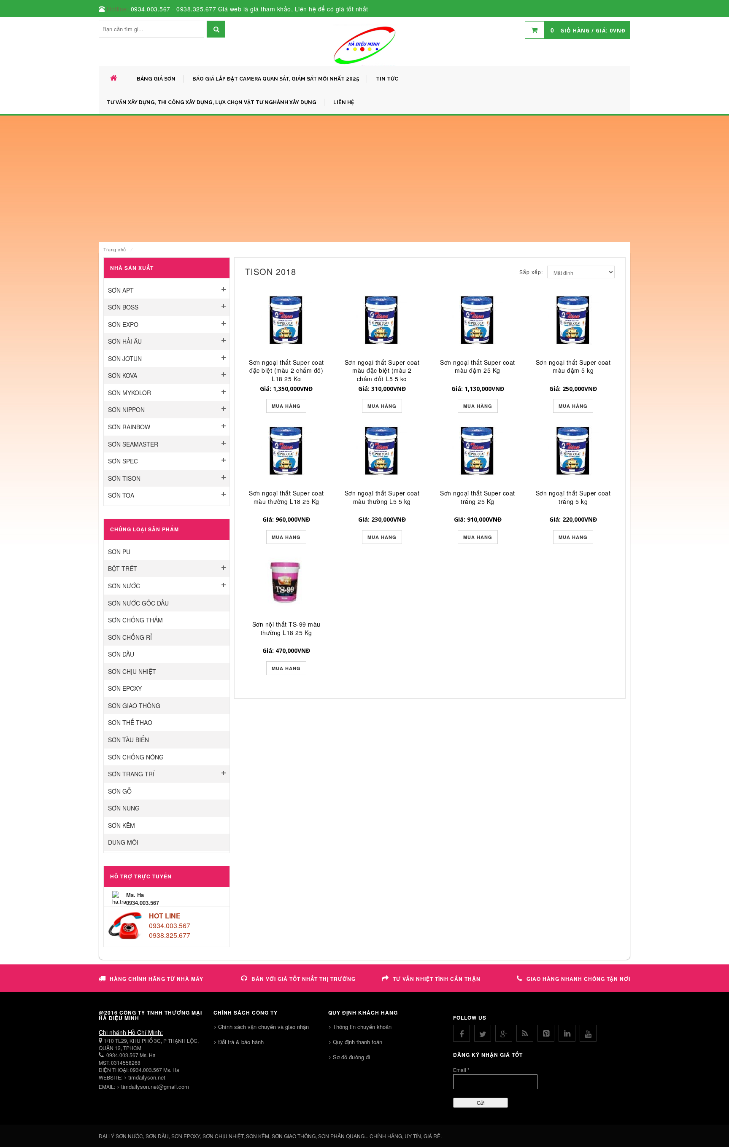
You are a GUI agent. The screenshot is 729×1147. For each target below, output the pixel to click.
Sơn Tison (124, 478)
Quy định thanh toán (357, 1042)
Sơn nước (124, 586)
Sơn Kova (122, 375)
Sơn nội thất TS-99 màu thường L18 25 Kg (286, 628)
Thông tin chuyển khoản (362, 1027)
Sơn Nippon (126, 409)
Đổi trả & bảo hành (241, 1042)
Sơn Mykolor (129, 392)
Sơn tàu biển (128, 739)
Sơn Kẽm (121, 825)
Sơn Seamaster (133, 444)
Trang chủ (114, 249)
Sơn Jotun (125, 358)
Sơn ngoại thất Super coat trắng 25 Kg (477, 497)
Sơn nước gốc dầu (138, 603)
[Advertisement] (364, 179)
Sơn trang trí (131, 774)
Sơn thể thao (130, 722)
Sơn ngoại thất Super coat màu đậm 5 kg (573, 366)
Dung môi (123, 842)
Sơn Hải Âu (125, 341)
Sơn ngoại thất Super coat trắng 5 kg (573, 497)
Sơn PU (119, 551)
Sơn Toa (121, 495)
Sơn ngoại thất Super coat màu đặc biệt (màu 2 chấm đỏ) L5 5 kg (382, 370)
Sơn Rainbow (129, 427)
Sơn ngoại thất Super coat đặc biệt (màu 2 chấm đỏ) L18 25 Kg (286, 370)
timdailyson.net (146, 1077)
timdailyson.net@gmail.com (155, 1086)
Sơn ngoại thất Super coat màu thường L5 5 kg (382, 497)
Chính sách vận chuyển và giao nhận (263, 1027)
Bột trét (122, 568)
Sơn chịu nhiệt (132, 671)
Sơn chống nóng (136, 757)
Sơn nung (124, 808)
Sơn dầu (121, 654)
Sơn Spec (123, 461)
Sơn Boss (123, 307)
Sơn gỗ (120, 791)
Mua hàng (286, 406)
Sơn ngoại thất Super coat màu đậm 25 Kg (477, 366)
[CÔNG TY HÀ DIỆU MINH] (364, 45)
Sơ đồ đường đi (351, 1057)
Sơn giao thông (134, 705)
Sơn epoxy (125, 688)
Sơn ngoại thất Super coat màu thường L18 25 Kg (286, 497)
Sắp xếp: (531, 271)
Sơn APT (121, 290)
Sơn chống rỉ (130, 637)
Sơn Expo (123, 324)
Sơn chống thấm (135, 620)
